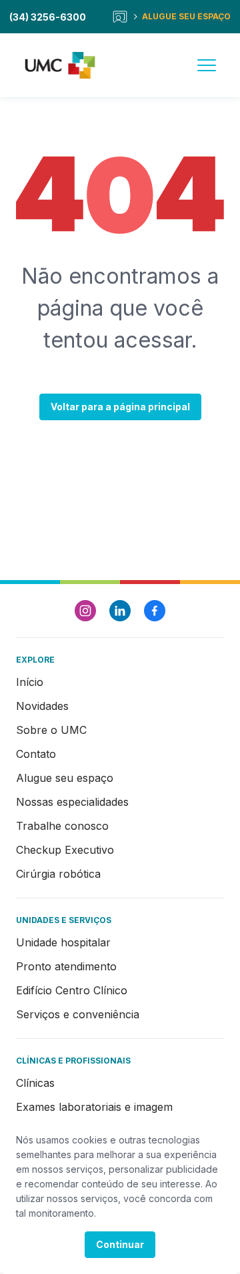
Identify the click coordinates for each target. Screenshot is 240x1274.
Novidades (42, 706)
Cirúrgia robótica (58, 873)
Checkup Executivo (65, 849)
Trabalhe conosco (62, 825)
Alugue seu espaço (64, 778)
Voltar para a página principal (120, 406)
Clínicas (35, 1083)
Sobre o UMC (51, 730)
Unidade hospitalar (63, 942)
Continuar (120, 1244)
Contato (36, 754)
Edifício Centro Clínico (71, 990)
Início (29, 682)
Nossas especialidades (72, 801)
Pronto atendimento (66, 966)
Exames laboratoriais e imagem (94, 1107)
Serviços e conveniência (77, 1014)
